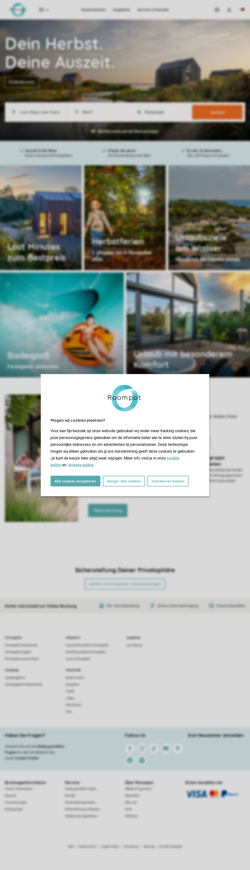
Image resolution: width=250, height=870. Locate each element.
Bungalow (72, 684)
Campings (12, 670)
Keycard (10, 795)
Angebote (121, 10)
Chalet (70, 691)
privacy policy (81, 464)
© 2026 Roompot (170, 846)
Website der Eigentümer (81, 816)
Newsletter (132, 795)
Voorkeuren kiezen (168, 481)
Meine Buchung (108, 510)
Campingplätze (15, 677)
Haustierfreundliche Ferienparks (87, 645)
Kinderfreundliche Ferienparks (86, 652)
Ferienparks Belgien (18, 652)
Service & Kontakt (153, 10)
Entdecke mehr (22, 82)
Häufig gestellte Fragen (80, 789)
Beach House (75, 677)
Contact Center (26, 758)
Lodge (70, 698)
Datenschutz (87, 846)
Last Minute (134, 645)
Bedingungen (14, 809)
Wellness (131, 816)
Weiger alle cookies (124, 481)
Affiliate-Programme (138, 789)
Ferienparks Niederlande (21, 645)
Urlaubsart (73, 637)
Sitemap (149, 846)
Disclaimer (131, 846)
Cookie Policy (110, 846)
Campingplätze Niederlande (23, 684)
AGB (71, 846)
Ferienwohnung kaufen (80, 802)
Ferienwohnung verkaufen (82, 809)
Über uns (131, 802)
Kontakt (70, 795)
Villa (69, 712)
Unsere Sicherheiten (18, 789)
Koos (128, 809)
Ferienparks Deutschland (22, 659)
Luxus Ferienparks (78, 659)
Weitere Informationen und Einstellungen (125, 584)
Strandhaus (73, 705)
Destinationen (93, 10)
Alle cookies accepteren (75, 481)
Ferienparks (13, 637)
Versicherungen (16, 802)
